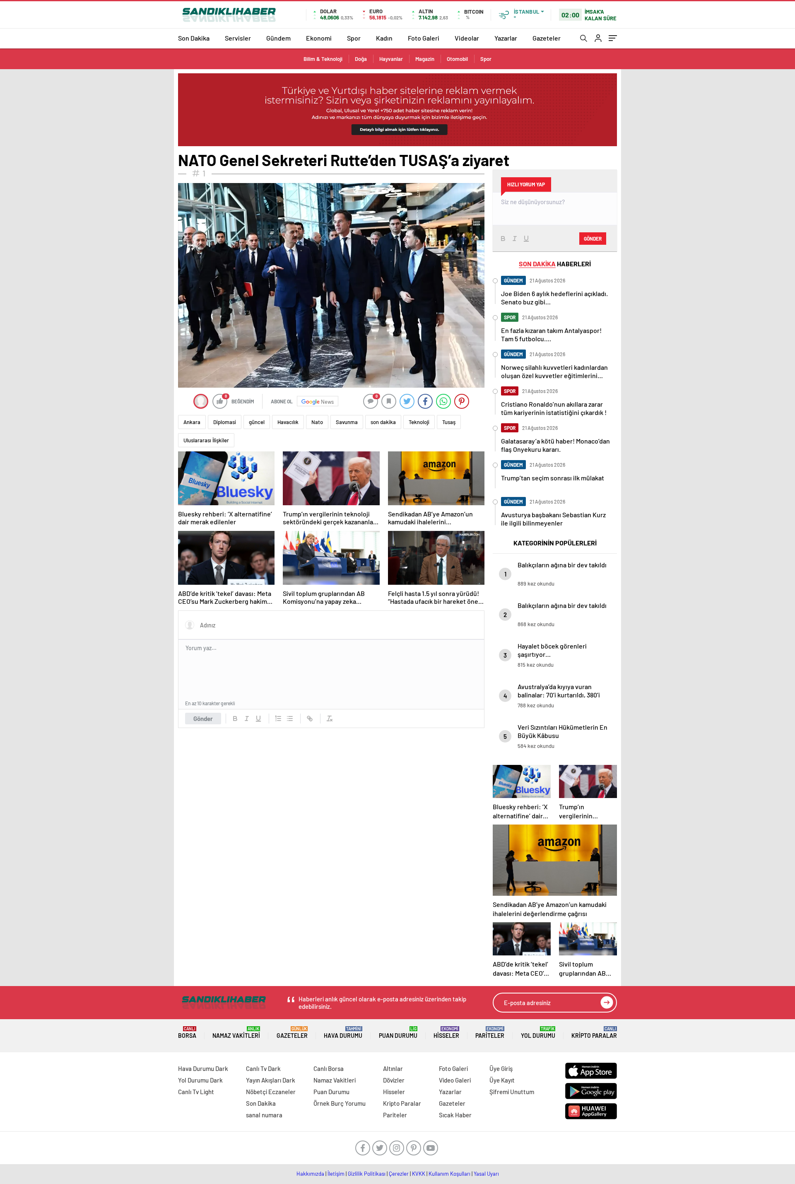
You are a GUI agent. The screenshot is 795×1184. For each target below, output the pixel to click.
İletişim (336, 1173)
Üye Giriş (501, 1068)
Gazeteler (546, 38)
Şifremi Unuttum (511, 1091)
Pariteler (489, 1032)
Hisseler (446, 1032)
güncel (257, 422)
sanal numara (264, 1115)
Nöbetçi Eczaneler (271, 1091)
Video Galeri (455, 1080)
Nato (317, 422)
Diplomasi (224, 422)
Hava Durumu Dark (203, 1068)
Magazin (424, 58)
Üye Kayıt (502, 1080)
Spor (354, 38)
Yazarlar (505, 38)
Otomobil (457, 58)
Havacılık (288, 422)
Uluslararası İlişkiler (206, 440)
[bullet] (290, 718)
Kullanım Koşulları (449, 1173)
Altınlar (393, 1068)
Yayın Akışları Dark (270, 1080)
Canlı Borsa (328, 1068)
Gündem (278, 38)
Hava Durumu (343, 1032)
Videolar (467, 38)
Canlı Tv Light (196, 1091)
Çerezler (399, 1173)
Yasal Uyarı (486, 1173)
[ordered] (278, 718)
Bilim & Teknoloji (323, 58)
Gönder (203, 718)
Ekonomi (319, 38)
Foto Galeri (423, 38)
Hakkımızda (310, 1173)
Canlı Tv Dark (263, 1068)
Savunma (347, 422)
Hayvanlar (391, 58)
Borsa (187, 1032)
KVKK (418, 1173)
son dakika (383, 422)
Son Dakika (194, 38)
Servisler (238, 38)
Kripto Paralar (594, 1032)
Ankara (191, 422)
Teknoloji (419, 422)
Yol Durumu (538, 1032)
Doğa (361, 58)
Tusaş (448, 422)
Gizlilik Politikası (366, 1173)
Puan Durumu (398, 1032)
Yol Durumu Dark (200, 1080)
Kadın (384, 38)
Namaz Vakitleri (236, 1032)
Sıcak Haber (455, 1115)
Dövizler (394, 1080)
